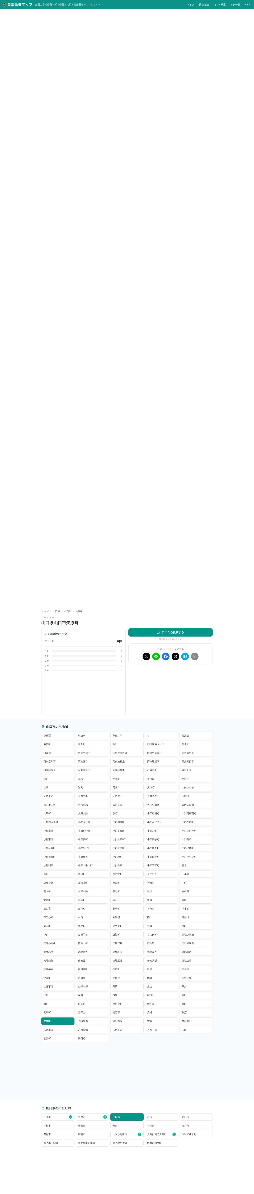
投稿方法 (204, 4)
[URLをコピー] (195, 656)
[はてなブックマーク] (185, 656)
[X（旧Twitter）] (146, 656)
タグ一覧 (235, 4)
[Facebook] (166, 656)
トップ (190, 4)
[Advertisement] (170, 691)
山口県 (56, 611)
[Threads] (175, 656)
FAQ (247, 4)
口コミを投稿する (173, 632)
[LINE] (156, 656)
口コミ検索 (220, 4)
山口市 (67, 611)
